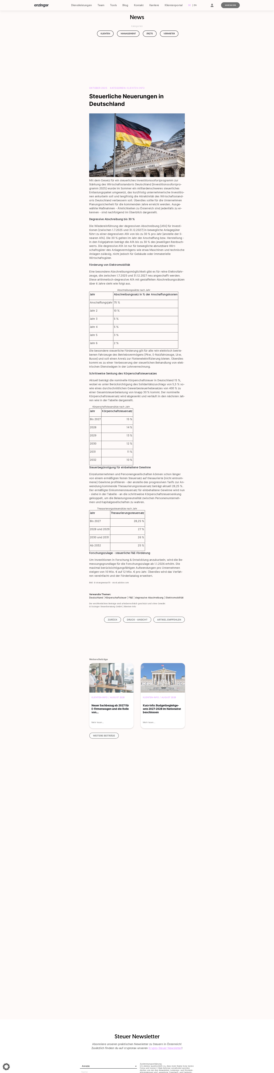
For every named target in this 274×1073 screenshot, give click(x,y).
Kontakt (139, 5)
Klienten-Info (136, 87)
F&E (131, 597)
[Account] (212, 7)
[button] (6, 1066)
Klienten (105, 33)
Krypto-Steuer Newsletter (165, 1048)
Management (128, 33)
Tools (113, 5)
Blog (125, 5)
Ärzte (149, 33)
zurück (112, 619)
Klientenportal (173, 5)
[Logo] (46, 5)
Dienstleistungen (81, 5)
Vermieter (169, 33)
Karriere (154, 5)
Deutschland (96, 597)
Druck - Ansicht (137, 619)
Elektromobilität (175, 597)
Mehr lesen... (97, 722)
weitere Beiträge (104, 735)
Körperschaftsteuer (116, 597)
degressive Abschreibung (149, 597)
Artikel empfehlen (169, 619)
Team (101, 5)
